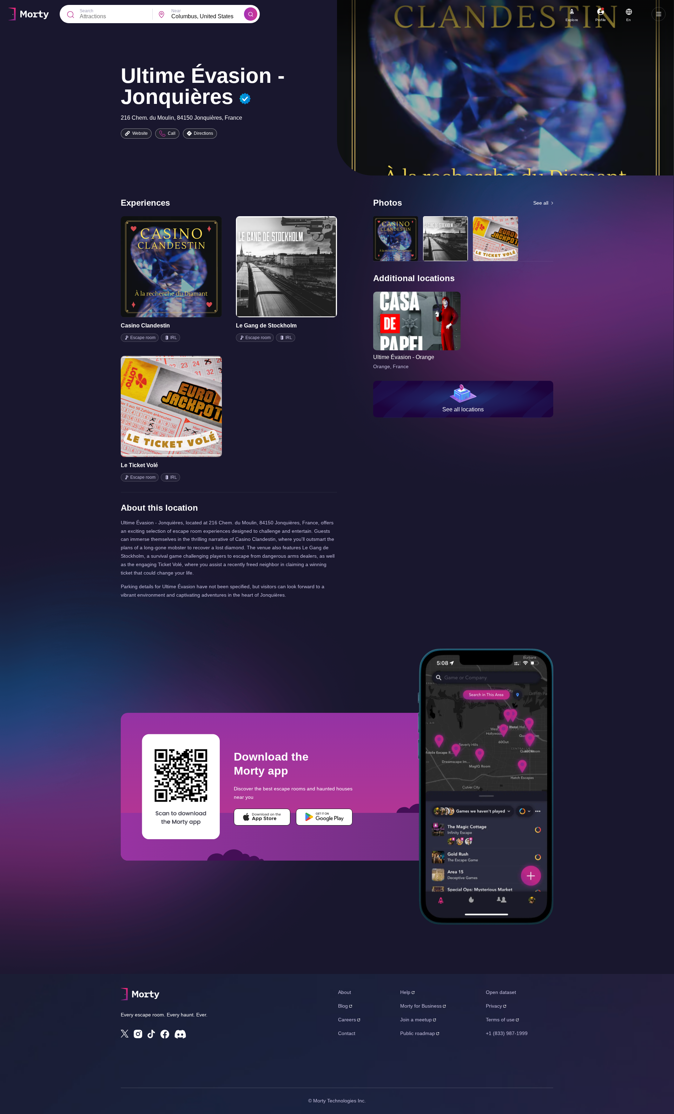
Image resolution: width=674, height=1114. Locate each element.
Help (405, 992)
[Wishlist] (161, 267)
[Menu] (659, 14)
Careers (347, 1019)
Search (86, 10)
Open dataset (501, 992)
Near (176, 10)
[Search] (250, 14)
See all (540, 203)
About (344, 992)
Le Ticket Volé (139, 465)
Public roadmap (417, 1033)
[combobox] (207, 16)
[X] (124, 1033)
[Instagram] (138, 1034)
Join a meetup (416, 1019)
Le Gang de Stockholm (266, 326)
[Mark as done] (181, 267)
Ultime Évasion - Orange (403, 357)
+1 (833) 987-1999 (507, 1033)
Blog (343, 1006)
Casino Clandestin (145, 326)
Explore (572, 20)
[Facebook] (164, 1034)
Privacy (494, 1006)
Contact (346, 1033)
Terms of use (500, 1019)
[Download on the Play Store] (324, 817)
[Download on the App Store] (262, 817)
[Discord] (180, 1034)
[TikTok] (151, 1034)
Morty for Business (421, 1006)
